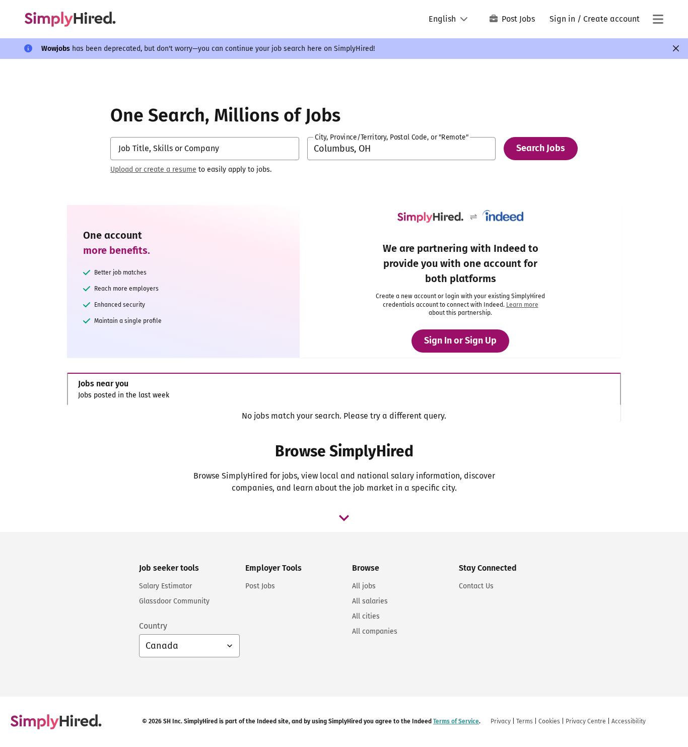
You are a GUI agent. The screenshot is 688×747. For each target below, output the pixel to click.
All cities (366, 616)
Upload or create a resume (153, 169)
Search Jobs (540, 148)
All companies (374, 631)
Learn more (522, 304)
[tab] (344, 389)
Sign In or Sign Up (460, 340)
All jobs (364, 586)
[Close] (676, 48)
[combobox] (204, 148)
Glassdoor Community (174, 601)
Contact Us (476, 586)
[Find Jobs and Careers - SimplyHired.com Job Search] (70, 19)
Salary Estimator (165, 586)
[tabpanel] (344, 416)
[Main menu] (658, 19)
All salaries (370, 601)
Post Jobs (518, 19)
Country (153, 626)
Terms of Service (456, 721)
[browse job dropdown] (344, 518)
